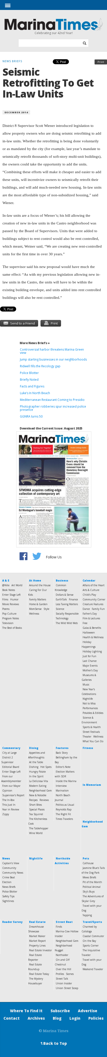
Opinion (7, 790)
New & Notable (37, 795)
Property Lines (37, 945)
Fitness (88, 748)
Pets (86, 858)
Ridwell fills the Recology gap (40, 366)
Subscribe (60, 1010)
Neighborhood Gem (40, 790)
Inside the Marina (66, 781)
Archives (36, 1018)
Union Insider (64, 983)
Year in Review (10, 809)
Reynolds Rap (63, 809)
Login (74, 1018)
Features (62, 748)
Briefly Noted (29, 379)
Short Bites (35, 804)
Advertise (87, 1010)
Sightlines (8, 901)
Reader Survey (12, 922)
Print (101, 62)
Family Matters (37, 599)
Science (60, 609)
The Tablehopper (38, 828)
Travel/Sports (92, 922)
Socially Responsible (67, 613)
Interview (61, 786)
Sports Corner (91, 945)
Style (46, 609)
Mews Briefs (89, 877)
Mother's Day (90, 670)
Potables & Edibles (93, 713)
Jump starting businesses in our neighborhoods (53, 359)
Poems (5, 609)
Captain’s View (10, 863)
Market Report (37, 941)
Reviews (44, 800)
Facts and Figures (32, 386)
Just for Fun (89, 656)
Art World (16, 585)
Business (62, 580)
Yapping (87, 915)
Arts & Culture (91, 590)
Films (5, 599)
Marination (62, 790)
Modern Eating (37, 786)
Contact (11, 1018)
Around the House (40, 585)
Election (6, 882)
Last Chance (90, 661)
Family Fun (98, 609)
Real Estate (37, 922)
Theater (87, 736)
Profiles (60, 974)
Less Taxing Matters (67, 604)
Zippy (5, 814)
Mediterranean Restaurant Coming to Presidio (52, 399)
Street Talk (62, 978)
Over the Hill (63, 969)
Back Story (62, 752)
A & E (5, 580)
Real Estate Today (39, 974)
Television (7, 623)
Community (9, 868)
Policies (96, 1018)
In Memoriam (92, 785)
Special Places (37, 809)
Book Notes (8, 590)
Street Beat (64, 922)
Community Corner (94, 599)
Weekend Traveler (93, 969)
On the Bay (89, 941)
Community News (12, 872)
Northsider (62, 955)
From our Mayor (11, 786)
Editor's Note (63, 767)
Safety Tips (8, 896)
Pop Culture (9, 613)
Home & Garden (38, 604)
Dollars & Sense (64, 594)
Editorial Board (10, 767)
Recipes (33, 800)
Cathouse (88, 863)
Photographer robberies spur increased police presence (53, 408)
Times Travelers (64, 819)
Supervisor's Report (13, 795)
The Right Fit (63, 814)
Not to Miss (89, 703)
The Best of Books (12, 628)
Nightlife (88, 698)
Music (86, 684)
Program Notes (10, 618)
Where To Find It (26, 1010)
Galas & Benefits (92, 628)
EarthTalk (61, 599)
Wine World (36, 833)
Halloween (89, 632)
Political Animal (92, 887)
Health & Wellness (93, 637)
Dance (86, 609)
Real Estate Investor (40, 950)
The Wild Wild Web (67, 623)
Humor (14, 599)
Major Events (90, 665)
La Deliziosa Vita (38, 781)
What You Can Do (93, 741)
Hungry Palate (37, 771)
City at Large (9, 752)
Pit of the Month (92, 882)
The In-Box (8, 800)
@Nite (5, 585)
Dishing (33, 767)
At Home (35, 580)
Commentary (11, 748)
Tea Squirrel (36, 814)
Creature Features (93, 604)
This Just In (8, 804)
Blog (57, 1018)
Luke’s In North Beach (35, 393)
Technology (62, 618)
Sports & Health (92, 727)
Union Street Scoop (67, 988)
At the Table (36, 762)
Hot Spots (46, 767)
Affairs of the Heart (94, 585)
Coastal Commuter (93, 936)
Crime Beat (8, 877)
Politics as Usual (65, 804)
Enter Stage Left (11, 594)
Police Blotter (29, 372)
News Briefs (8, 887)
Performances (90, 708)
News (6, 858)
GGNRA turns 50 (31, 416)
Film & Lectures (91, 618)
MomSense (35, 609)
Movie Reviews (10, 604)
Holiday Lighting (92, 651)
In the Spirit (36, 776)
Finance (73, 599)
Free (85, 623)
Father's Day (90, 613)
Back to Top (53, 1043)
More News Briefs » (35, 343)
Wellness (34, 613)
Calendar (89, 580)
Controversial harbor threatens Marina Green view (52, 351)
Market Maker (37, 936)
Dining (33, 748)
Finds (59, 926)
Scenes (70, 974)
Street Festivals (91, 732)
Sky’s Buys (89, 891)
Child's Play (89, 594)
